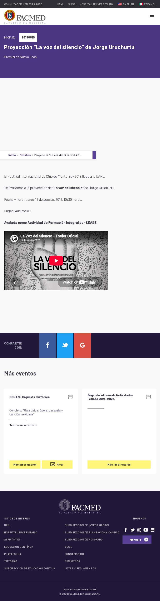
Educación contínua (18, 546)
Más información (24, 464)
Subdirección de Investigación (87, 525)
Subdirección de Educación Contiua (29, 568)
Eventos (25, 155)
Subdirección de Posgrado (83, 539)
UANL (60, 4)
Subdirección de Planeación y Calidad (92, 532)
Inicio (12, 155)
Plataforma (12, 554)
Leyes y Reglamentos (80, 568)
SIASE (72, 4)
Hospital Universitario (96, 4)
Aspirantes (12, 539)
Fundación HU (74, 554)
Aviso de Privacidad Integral (80, 589)
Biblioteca (72, 561)
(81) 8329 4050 (33, 4)
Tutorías (10, 561)
